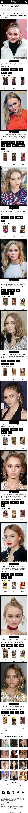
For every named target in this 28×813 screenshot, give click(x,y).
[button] (2, 2)
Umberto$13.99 (22, 87)
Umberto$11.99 (14, 163)
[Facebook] (8, 794)
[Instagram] (3, 794)
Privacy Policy (4, 810)
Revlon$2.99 (14, 308)
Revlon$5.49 (14, 592)
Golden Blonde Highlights (8, 142)
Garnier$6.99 (22, 308)
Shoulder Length (21, 15)
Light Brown (17, 14)
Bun (1, 15)
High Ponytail (5, 69)
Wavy (22, 14)
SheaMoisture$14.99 (14, 378)
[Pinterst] (23, 794)
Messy (8, 145)
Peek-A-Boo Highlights (18, 145)
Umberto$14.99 (5, 163)
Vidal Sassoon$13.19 (14, 87)
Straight (7, 17)
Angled (15, 15)
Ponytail (2, 17)
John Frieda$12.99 (23, 235)
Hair (9, 10)
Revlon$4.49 (22, 163)
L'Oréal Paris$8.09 (14, 235)
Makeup (16, 10)
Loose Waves (6, 15)
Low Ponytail (19, 574)
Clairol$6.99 (5, 308)
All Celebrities (14, 782)
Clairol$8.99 (22, 592)
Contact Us (8, 802)
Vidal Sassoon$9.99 (5, 87)
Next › (2, 733)
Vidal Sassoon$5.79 (22, 727)
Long (26, 14)
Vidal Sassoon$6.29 (22, 520)
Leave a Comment (13, 60)
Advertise (3, 802)
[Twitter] (18, 794)
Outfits (3, 10)
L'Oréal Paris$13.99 (5, 660)
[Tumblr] (13, 794)
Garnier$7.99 (5, 592)
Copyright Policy (11, 810)
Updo (11, 15)
